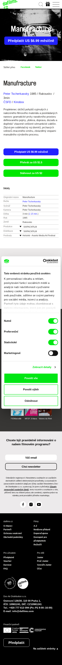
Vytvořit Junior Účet (44, 567)
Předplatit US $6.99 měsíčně (31, 41)
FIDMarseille (16, 419)
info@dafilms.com (23, 611)
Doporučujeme (41, 533)
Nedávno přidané (42, 529)
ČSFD (7, 102)
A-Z (35, 526)
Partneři (7, 529)
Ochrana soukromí (12, 533)
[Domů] (10, 4)
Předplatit (16, 643)
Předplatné (8, 557)
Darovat (7, 565)
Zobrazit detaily (42, 367)
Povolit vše (31, 378)
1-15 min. (33, 214)
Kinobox (19, 102)
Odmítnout (31, 400)
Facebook (25, 67)
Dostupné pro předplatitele (40, 539)
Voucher (7, 561)
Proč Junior (42, 561)
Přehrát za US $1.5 (31, 162)
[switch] (53, 331)
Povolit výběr (31, 389)
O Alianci (7, 526)
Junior (40, 557)
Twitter (38, 67)
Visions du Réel (45, 419)
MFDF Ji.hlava (31, 419)
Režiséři (38, 544)
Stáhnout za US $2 (31, 173)
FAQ (5, 569)
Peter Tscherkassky (16, 93)
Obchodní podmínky (13, 537)
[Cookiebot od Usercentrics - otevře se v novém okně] (43, 261)
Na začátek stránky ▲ (46, 648)
